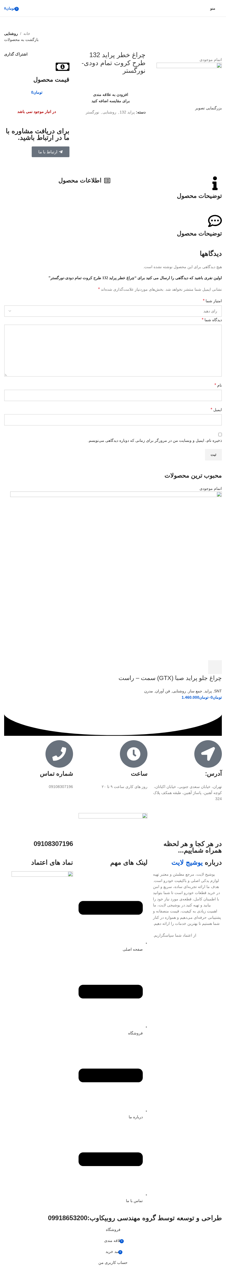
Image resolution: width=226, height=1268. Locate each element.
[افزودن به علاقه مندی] (170, 667)
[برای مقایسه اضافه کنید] (185, 667)
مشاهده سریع (200, 667)
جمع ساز (195, 691)
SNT (218, 691)
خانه (26, 33)
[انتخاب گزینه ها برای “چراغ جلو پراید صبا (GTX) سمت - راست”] (215, 667)
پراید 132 (127, 112)
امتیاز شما (212, 300)
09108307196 (53, 843)
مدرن (148, 691)
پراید (208, 691)
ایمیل (216, 409)
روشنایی (11, 33)
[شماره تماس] (59, 754)
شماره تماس (56, 773)
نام (218, 385)
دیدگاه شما (212, 319)
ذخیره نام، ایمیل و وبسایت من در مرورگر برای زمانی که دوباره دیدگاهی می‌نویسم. (155, 440)
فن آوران (162, 691)
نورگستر (92, 112)
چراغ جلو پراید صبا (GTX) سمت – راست (170, 678)
